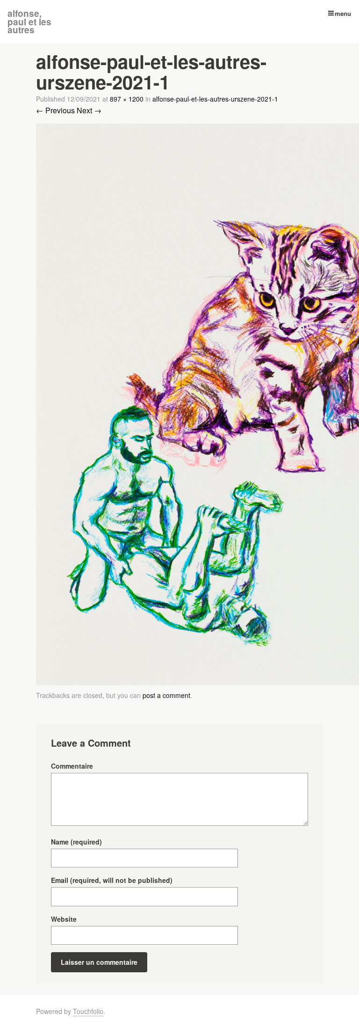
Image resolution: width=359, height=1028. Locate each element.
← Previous (55, 110)
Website (64, 919)
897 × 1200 (127, 98)
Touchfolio (88, 1011)
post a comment (166, 695)
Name (76, 841)
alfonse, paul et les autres (29, 21)
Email (111, 880)
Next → (89, 110)
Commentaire (72, 766)
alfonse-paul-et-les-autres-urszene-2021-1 (215, 98)
